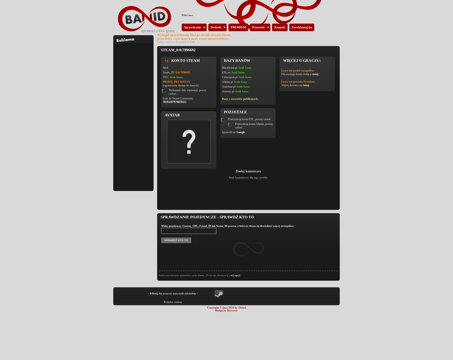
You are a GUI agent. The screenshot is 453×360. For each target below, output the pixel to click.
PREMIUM (238, 27)
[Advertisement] (133, 114)
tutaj (315, 74)
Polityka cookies (173, 302)
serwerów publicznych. (245, 99)
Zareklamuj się (302, 27)
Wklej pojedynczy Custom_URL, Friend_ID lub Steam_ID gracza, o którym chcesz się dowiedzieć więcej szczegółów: (227, 225)
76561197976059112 (174, 102)
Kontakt (279, 27)
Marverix (232, 310)
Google (241, 132)
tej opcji (235, 275)
